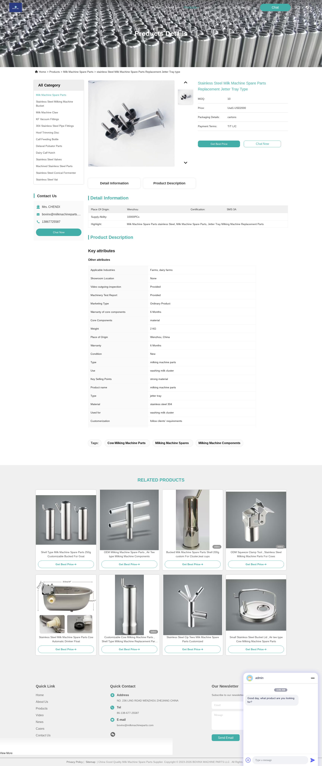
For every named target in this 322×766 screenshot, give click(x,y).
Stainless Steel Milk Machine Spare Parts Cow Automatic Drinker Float (66, 639)
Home (156, 7)
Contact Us (43, 735)
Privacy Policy (75, 761)
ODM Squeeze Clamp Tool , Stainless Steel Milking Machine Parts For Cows (256, 554)
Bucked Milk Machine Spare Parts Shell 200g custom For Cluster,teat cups (192, 554)
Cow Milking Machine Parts (127, 443)
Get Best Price (219, 144)
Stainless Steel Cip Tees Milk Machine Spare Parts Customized (193, 639)
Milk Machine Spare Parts (78, 71)
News (39, 721)
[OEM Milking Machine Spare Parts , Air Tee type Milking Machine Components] (129, 520)
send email (225, 737)
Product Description (169, 183)
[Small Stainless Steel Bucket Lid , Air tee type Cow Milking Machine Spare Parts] (256, 605)
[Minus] (312, 678)
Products (54, 71)
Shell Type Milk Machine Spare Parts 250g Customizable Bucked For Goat (66, 554)
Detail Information (114, 183)
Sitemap (90, 761)
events (222, 7)
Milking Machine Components (219, 443)
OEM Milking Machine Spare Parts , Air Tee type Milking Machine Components (129, 554)
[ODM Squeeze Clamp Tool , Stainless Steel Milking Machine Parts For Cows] (256, 520)
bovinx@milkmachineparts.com (62, 214)
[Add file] (248, 760)
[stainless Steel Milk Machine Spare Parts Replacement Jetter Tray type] (131, 123)
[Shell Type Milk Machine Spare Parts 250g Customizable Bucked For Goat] (66, 520)
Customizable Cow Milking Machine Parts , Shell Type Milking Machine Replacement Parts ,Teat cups (129, 639)
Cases (40, 728)
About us (42, 701)
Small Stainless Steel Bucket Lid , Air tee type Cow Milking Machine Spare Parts (256, 639)
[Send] (313, 760)
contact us (243, 7)
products (190, 7)
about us (172, 7)
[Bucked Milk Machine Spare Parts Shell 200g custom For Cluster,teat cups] (192, 520)
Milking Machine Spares (172, 443)
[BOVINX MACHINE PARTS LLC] (15, 7)
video (208, 7)
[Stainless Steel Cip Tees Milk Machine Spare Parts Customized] (192, 605)
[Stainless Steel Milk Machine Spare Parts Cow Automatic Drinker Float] (66, 605)
